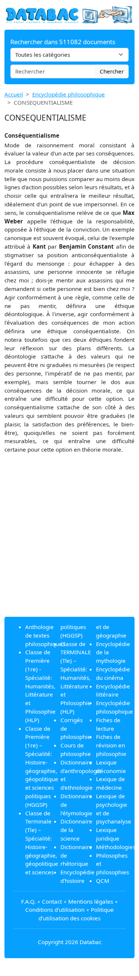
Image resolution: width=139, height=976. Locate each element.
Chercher (112, 71)
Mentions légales (90, 901)
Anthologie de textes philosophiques (45, 635)
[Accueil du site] (69, 14)
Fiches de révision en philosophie (111, 745)
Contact (52, 901)
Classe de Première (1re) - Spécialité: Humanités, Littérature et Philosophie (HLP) (40, 685)
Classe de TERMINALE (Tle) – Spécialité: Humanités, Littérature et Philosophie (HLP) (75, 677)
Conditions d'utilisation (55, 909)
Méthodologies (115, 847)
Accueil (13, 94)
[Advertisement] (69, 541)
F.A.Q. (28, 901)
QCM (102, 880)
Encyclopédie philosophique (68, 94)
